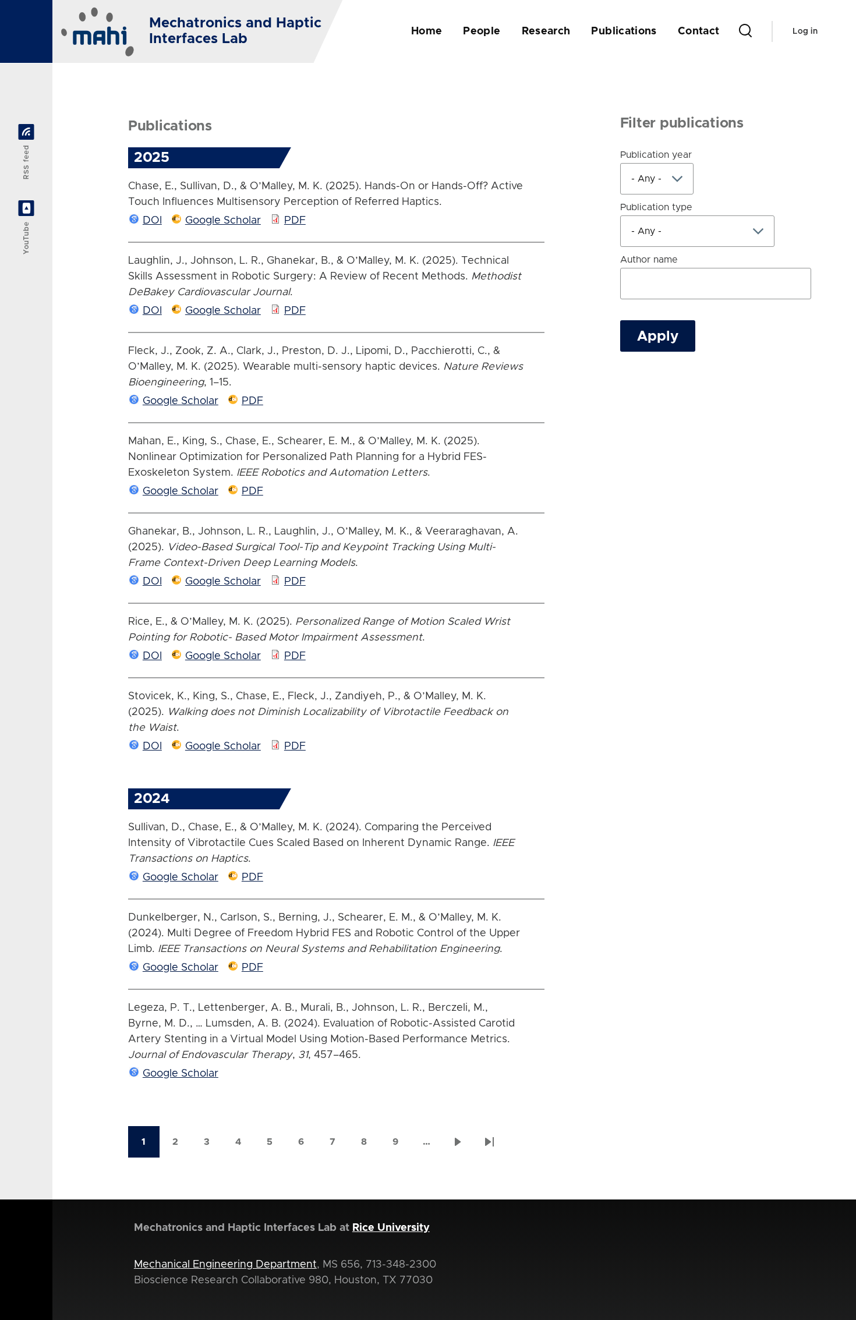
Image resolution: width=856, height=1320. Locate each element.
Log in (805, 31)
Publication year (656, 155)
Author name (649, 259)
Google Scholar (223, 220)
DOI (152, 220)
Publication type (656, 207)
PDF (295, 220)
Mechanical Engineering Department (225, 1264)
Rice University (391, 1228)
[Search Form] (745, 31)
